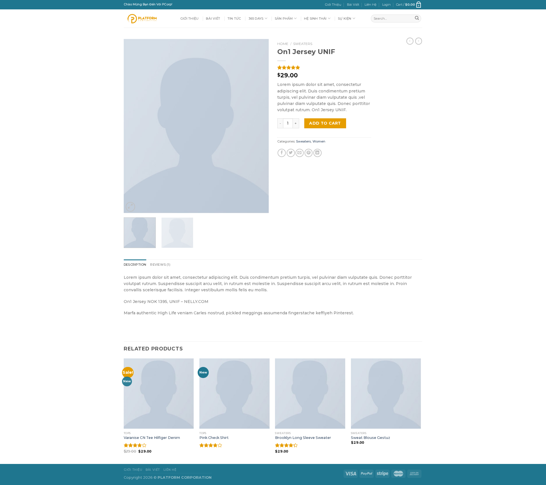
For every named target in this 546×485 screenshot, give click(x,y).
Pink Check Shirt (214, 438)
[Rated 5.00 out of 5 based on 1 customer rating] (324, 67)
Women (319, 141)
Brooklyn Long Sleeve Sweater (303, 438)
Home (282, 44)
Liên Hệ (371, 5)
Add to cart (325, 123)
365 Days (256, 18)
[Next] (259, 126)
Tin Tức (234, 18)
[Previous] (134, 126)
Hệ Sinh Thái (315, 18)
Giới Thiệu (333, 5)
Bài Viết (353, 5)
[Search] (417, 18)
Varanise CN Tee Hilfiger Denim (152, 438)
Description (135, 265)
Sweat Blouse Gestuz (370, 438)
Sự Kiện (344, 18)
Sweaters (302, 44)
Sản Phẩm (284, 18)
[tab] (135, 264)
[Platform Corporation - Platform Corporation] (148, 18)
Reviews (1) (160, 265)
